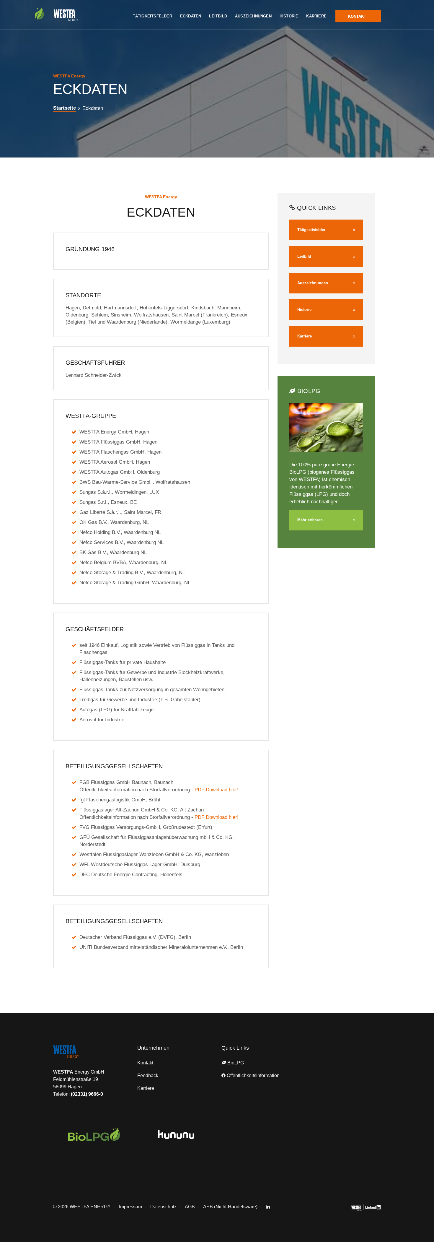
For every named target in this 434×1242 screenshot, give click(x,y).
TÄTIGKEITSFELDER (152, 16)
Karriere (145, 1088)
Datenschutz (163, 1206)
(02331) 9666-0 (87, 1094)
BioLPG (235, 1062)
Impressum (130, 1206)
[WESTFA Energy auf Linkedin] (270, 1207)
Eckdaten (92, 108)
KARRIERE (316, 16)
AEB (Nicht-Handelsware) (230, 1206)
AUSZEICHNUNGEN (253, 16)
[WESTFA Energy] (77, 1056)
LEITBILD (218, 16)
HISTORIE (289, 16)
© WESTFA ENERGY (82, 1206)
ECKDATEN (190, 16)
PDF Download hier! (217, 790)
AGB (190, 1206)
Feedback (147, 1075)
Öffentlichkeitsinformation (253, 1075)
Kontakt (145, 1062)
